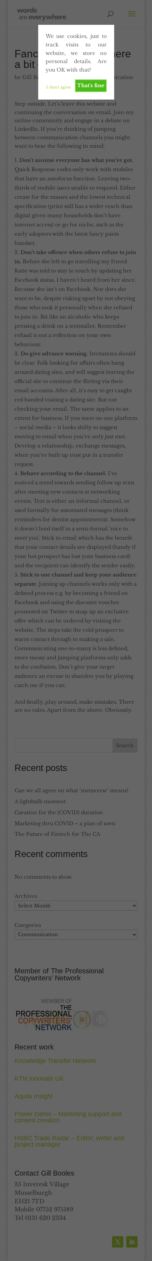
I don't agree (58, 87)
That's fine (90, 85)
